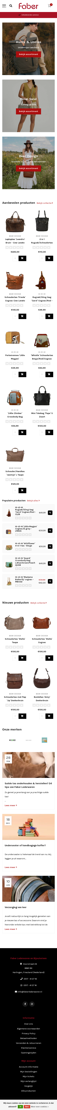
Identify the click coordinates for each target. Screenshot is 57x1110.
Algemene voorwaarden (28, 1028)
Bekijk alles (33, 501)
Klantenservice (28, 1048)
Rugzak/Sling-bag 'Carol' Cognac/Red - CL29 (42, 300)
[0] (49, 6)
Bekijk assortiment (28, 54)
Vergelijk (28, 1086)
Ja (20, 1107)
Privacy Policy (28, 1033)
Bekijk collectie (44, 203)
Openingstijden (28, 1052)
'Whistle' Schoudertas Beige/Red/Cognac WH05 (42, 358)
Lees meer (10, 805)
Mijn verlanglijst (28, 1081)
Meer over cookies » (40, 1107)
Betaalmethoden (28, 1038)
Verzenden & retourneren (28, 1043)
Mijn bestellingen (28, 1071)
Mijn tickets (28, 1076)
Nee (27, 1107)
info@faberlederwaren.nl (30, 991)
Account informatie (28, 1067)
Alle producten (28, 1091)
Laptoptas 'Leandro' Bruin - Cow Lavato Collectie (15, 242)
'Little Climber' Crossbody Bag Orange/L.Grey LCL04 (15, 416)
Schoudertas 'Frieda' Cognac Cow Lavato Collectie (15, 300)
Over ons (28, 1024)
